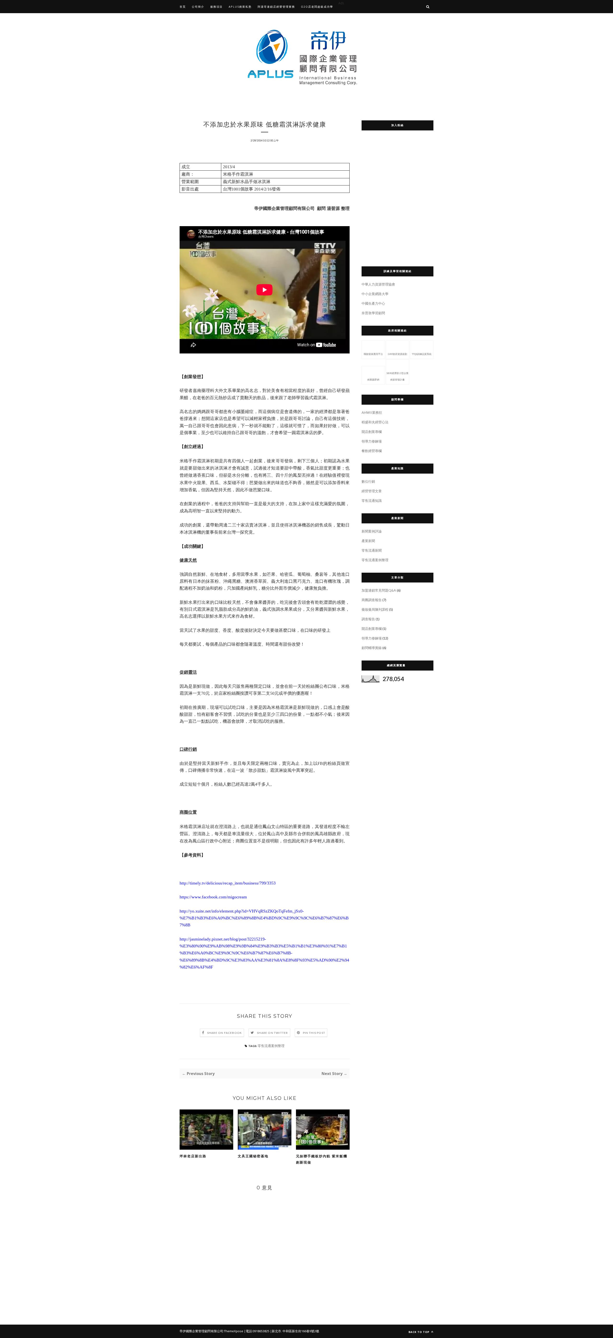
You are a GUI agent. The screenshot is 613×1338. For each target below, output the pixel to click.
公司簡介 (198, 6)
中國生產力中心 (373, 303)
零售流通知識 (372, 500)
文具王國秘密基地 (253, 1156)
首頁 (183, 6)
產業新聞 (368, 541)
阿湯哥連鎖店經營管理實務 (276, 6)
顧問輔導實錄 (372, 648)
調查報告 (368, 619)
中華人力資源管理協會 (378, 284)
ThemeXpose (233, 1331)
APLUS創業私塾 (240, 6)
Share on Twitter (272, 1033)
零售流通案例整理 (271, 1046)
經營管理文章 (372, 491)
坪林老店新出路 (193, 1156)
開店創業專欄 (372, 432)
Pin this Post (314, 1033)
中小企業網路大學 (375, 294)
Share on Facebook (224, 1033)
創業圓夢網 (373, 379)
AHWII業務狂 (372, 412)
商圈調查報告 (372, 600)
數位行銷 (368, 481)
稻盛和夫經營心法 (375, 422)
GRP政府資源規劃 (397, 354)
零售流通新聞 (372, 550)
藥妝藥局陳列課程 (375, 609)
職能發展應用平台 (373, 354)
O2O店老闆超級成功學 (317, 6)
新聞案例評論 (372, 531)
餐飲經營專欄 (372, 451)
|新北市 (275, 1331)
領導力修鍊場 (372, 441)
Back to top (419, 1332)
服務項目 (216, 6)
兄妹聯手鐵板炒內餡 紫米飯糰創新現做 (321, 1159)
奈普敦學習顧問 (373, 313)
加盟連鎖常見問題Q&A (379, 590)
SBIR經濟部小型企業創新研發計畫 (397, 376)
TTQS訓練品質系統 (421, 354)
